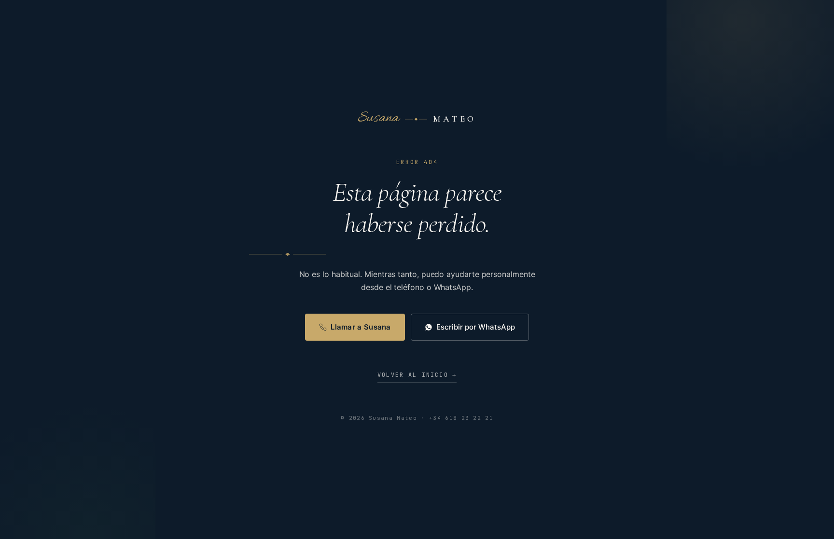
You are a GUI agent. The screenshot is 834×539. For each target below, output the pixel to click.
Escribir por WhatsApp (475, 327)
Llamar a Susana (361, 327)
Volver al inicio (417, 375)
